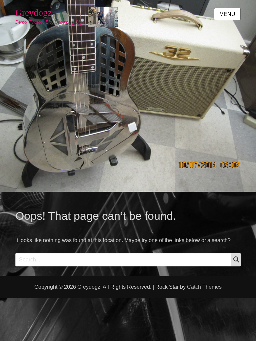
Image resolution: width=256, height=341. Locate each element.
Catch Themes (204, 287)
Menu (227, 14)
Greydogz (33, 12)
